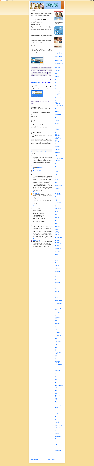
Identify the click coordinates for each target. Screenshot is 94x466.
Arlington (55, 82)
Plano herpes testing (57, 362)
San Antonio (56, 387)
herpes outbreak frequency (57, 228)
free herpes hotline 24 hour (57, 188)
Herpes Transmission (57, 250)
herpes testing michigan (57, 249)
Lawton (55, 295)
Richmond (56, 372)
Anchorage (56, 77)
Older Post (50, 258)
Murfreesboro (56, 328)
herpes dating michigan (57, 217)
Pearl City (55, 356)
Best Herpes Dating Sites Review (51, 459)
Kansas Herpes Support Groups (58, 283)
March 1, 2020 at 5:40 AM (37, 207)
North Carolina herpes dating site (58, 341)
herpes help (56, 223)
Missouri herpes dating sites (57, 323)
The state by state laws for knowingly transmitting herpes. (58, 425)
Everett (55, 169)
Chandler (55, 126)
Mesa (55, 315)
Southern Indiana (56, 407)
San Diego (56, 390)
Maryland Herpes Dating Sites (58, 311)
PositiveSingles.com (35, 45)
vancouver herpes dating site (57, 433)
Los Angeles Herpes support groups (58, 303)
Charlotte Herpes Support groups (58, 129)
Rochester (56, 375)
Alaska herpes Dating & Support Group (58, 52)
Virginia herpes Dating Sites (57, 435)
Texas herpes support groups (57, 424)
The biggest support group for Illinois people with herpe (37, 97)
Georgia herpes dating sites (57, 193)
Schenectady (56, 399)
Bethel (55, 106)
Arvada (55, 84)
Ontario (55, 350)
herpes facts (56, 220)
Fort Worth (56, 182)
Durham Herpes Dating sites (57, 160)
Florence (55, 177)
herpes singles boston (57, 232)
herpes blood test (56, 211)
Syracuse (55, 419)
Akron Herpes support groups (57, 68)
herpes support (56, 238)
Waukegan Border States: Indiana (45, 151)
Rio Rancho (56, 373)
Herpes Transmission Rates (57, 251)
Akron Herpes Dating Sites (57, 67)
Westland (55, 445)
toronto (55, 429)
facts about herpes (56, 171)
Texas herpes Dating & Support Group (58, 56)
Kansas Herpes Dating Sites (57, 282)
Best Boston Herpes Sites (57, 103)
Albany (55, 71)
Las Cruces (56, 293)
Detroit (55, 157)
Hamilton (55, 205)
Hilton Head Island (56, 254)
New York (55, 334)
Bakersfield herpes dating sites (58, 96)
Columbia (55, 143)
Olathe (55, 349)
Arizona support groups (57, 81)
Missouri (33, 151)
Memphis (55, 314)
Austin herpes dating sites (57, 90)
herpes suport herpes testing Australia (58, 237)
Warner (55, 438)
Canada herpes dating (57, 123)
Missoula (55, 321)
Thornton (55, 426)
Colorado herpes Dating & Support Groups (59, 63)
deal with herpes (56, 155)
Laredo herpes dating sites (57, 291)
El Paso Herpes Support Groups (58, 165)
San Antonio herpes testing (57, 389)
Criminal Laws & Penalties (57, 150)
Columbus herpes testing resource (58, 146)
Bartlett (55, 100)
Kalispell (55, 280)
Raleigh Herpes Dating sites (57, 370)
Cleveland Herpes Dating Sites (58, 137)
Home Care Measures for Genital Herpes (59, 256)
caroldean (34, 155)
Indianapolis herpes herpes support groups (59, 273)
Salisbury (55, 386)
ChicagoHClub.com (33, 123)
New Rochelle (56, 333)
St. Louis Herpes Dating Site (57, 411)
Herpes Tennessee (56, 246)
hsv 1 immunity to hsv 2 (57, 265)
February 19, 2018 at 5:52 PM (38, 155)
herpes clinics (56, 214)
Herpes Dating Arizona (57, 216)
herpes (55, 210)
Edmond (55, 163)
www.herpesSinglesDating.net (36, 85)
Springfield (41, 151)
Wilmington (56, 448)
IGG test (55, 267)
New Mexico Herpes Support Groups (58, 332)
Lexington (56, 296)
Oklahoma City (56, 347)
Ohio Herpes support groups (57, 346)
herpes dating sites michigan (57, 219)
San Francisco (56, 393)
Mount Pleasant (56, 327)
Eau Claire (56, 162)
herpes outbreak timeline (57, 229)
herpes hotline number (57, 225)
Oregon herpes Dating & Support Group (58, 62)
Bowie (55, 109)
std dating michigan (56, 413)
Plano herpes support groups (57, 361)
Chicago (55, 132)
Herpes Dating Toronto (33, 457)
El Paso (55, 164)
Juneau (55, 277)
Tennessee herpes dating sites (58, 421)
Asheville (55, 85)
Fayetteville (56, 174)
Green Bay (56, 200)
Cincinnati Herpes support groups (58, 135)
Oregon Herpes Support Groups (58, 352)
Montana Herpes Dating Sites (57, 324)
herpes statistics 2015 (57, 234)
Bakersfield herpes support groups (58, 97)
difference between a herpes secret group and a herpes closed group (59, 158)
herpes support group (57, 240)
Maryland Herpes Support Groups (58, 312)
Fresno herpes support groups (58, 190)
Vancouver (56, 432)
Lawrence (56, 294)
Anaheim (55, 74)
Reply (33, 163)
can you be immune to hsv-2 (57, 122)
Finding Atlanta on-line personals (40, 167)
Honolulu (55, 257)
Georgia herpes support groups (58, 194)
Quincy (55, 368)
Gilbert (55, 196)
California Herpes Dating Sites (58, 119)
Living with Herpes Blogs (57, 297)
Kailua (55, 279)
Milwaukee (56, 320)
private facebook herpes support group (58, 364)
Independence (56, 270)
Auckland (55, 87)
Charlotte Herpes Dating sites (57, 128)
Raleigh (55, 369)
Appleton (55, 79)
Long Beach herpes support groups (58, 300)
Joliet (55, 276)
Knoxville (55, 288)
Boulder (55, 108)
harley (33, 193)
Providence (56, 365)
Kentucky (55, 286)
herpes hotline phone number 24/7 (58, 226)
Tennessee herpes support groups (58, 422)
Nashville (55, 330)
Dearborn (55, 156)
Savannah (56, 398)
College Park (56, 140)
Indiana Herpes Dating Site (57, 271)
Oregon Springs (56, 353)
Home (41, 258)
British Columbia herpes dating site (58, 114)
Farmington (56, 173)
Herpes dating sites (50, 457)
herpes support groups (57, 242)
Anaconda (56, 73)
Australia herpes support (57, 94)
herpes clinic (56, 213)
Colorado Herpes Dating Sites (58, 141)
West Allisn (56, 444)
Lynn (55, 306)
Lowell (55, 305)
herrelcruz (34, 207)
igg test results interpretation (57, 268)
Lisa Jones (34, 165)
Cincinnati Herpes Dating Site (57, 134)
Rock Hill (55, 376)
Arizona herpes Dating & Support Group (58, 55)
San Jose (55, 396)
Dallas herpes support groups (57, 153)
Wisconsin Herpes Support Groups (58, 450)
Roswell (55, 378)
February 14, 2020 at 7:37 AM (37, 193)
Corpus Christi (56, 147)
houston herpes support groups (58, 259)
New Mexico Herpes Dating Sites (58, 331)
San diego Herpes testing (57, 392)
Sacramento (56, 379)
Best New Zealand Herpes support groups (59, 105)
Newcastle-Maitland (56, 337)
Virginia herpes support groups (58, 436)
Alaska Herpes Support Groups (58, 70)
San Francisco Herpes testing (57, 395)
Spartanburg (56, 408)
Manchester (56, 309)
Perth (55, 359)
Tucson (55, 430)
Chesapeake (56, 131)
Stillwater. (55, 415)
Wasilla (55, 441)
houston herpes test (56, 260)
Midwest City (56, 318)
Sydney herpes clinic (57, 418)
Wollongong (56, 451)
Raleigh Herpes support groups (58, 371)
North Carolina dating (57, 340)
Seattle (55, 401)
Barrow (55, 99)
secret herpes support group (57, 402)
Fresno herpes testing (57, 191)
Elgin (55, 166)
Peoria (37, 151)
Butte (55, 117)
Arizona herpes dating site (57, 80)
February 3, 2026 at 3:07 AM (38, 240)
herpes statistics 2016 (57, 235)
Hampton (55, 206)
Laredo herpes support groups (58, 292)
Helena (55, 209)
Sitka (55, 404)
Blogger (49, 461)
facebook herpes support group (58, 170)
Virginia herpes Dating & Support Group (58, 60)
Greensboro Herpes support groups (58, 202)
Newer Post (32, 258)
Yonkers (55, 453)
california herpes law (57, 120)
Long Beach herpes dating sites (58, 299)
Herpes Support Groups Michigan (58, 243)
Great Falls (56, 199)
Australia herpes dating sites (57, 93)
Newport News (56, 338)
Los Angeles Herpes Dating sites (58, 302)
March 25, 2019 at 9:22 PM (38, 170)
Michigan (32, 151)
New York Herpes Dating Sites (58, 335)
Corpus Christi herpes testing (57, 149)
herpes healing (56, 222)
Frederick (55, 187)
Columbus (56, 144)
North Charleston (56, 343)
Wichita (55, 447)
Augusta (55, 88)
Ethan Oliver (34, 170)
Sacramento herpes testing (57, 381)
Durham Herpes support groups (58, 161)
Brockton (55, 115)
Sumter (55, 416)
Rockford (39, 151)
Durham (55, 159)
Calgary (55, 118)
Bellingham (56, 102)
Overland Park (56, 355)
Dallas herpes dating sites (57, 152)
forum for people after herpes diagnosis (58, 185)
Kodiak (55, 289)
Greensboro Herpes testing (57, 203)
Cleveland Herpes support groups (58, 138)
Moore (55, 326)
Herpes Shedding (56, 231)
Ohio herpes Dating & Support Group (58, 53)
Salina (55, 384)
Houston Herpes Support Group (34, 459)
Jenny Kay (34, 240)
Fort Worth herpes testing (57, 184)
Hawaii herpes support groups (58, 208)
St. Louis (55, 410)
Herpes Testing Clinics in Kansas (58, 248)
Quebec (55, 367)
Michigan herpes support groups (58, 317)
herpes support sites (57, 245)
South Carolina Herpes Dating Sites (58, 405)
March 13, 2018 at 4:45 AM (37, 165)
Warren (55, 439)
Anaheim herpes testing (57, 76)
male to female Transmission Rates (58, 308)
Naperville (35, 151)
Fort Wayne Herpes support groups (58, 181)
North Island (56, 344)
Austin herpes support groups (57, 91)
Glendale (55, 197)
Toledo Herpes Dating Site (57, 427)
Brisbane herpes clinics (57, 111)
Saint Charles (56, 382)
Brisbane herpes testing (57, 112)
